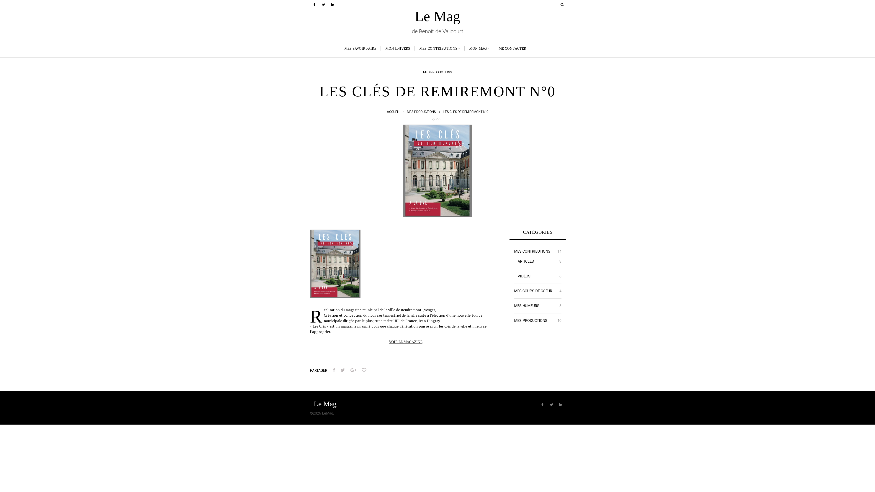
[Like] (364, 370)
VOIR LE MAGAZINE (405, 341)
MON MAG (478, 48)
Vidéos (524, 276)
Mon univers (397, 48)
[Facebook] (334, 370)
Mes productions (437, 72)
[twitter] (323, 4)
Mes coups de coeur (533, 291)
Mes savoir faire (360, 48)
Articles (526, 261)
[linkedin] (332, 4)
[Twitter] (343, 370)
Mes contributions (438, 48)
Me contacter (512, 48)
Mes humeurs (526, 306)
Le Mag (437, 16)
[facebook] (314, 4)
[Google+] (353, 370)
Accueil (393, 112)
